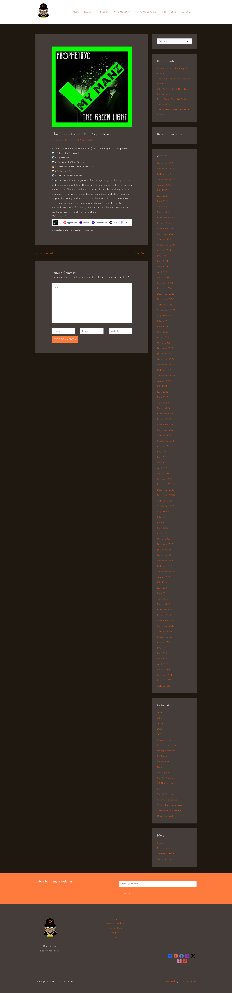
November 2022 (165, 365)
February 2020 (165, 544)
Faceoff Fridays (165, 740)
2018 (159, 713)
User (116, 937)
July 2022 (162, 386)
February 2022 (165, 414)
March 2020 (164, 539)
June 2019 (162, 588)
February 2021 (164, 479)
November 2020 (166, 495)
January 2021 (164, 484)
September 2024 (166, 245)
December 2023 (165, 294)
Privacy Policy (116, 928)
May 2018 (162, 659)
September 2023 (166, 310)
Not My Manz (164, 772)
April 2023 (163, 337)
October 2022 (164, 370)
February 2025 (165, 218)
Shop (173, 12)
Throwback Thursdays (169, 811)
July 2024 (162, 256)
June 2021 (162, 457)
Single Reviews (165, 794)
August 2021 (163, 446)
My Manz (74, 140)
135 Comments (59, 140)
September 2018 (166, 637)
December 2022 (165, 359)
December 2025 (165, 163)
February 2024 (165, 283)
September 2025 (166, 179)
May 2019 (162, 593)
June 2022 (162, 392)
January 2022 (164, 419)
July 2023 (162, 321)
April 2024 (163, 272)
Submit (104, 12)
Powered (170, 981)
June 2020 (162, 523)
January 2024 (164, 288)
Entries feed (163, 848)
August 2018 (164, 642)
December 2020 (165, 490)
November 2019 (165, 561)
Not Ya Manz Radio (145, 12)
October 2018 (164, 631)
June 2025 (162, 196)
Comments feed (165, 854)
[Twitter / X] (193, 955)
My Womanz (163, 762)
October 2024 (164, 239)
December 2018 (165, 621)
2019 (159, 718)
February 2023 (165, 348)
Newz (160, 767)
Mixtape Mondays (166, 751)
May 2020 (162, 528)
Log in (160, 843)
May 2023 (162, 332)
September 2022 (166, 375)
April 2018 (162, 664)
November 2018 (165, 626)
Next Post (141, 253)
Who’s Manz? (120, 12)
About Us (186, 12)
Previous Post (44, 253)
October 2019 (164, 566)
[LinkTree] (184, 960)
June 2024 (162, 261)
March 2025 (163, 212)
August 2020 (164, 512)
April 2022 (163, 403)
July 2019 (162, 582)
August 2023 (164, 316)
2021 (159, 729)
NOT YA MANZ (44, 20)
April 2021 (162, 468)
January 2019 (164, 615)
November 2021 (165, 430)
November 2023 (165, 299)
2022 (159, 734)
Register (116, 933)
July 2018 (162, 648)
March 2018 (163, 669)
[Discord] (170, 955)
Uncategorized (165, 816)
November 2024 (165, 234)
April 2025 (163, 207)
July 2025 (162, 190)
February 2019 (165, 610)
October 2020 (164, 501)
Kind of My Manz (166, 745)
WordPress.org (165, 859)
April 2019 (162, 599)
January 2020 (164, 550)
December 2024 (165, 228)
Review (160, 789)
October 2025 (164, 174)
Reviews (88, 12)
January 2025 (164, 223)
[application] (93, 12)
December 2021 (165, 424)
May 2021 (162, 463)
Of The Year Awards (168, 783)
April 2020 (163, 533)
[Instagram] (187, 955)
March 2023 (163, 343)
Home (76, 12)
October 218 (163, 686)
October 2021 (164, 435)
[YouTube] (175, 955)
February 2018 (165, 675)
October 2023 (164, 305)
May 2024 (162, 267)
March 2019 (163, 604)
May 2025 (162, 201)
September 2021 (166, 441)
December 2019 (165, 555)
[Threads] (179, 960)
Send (126, 893)
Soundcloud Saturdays (169, 805)
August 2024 (164, 250)
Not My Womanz (166, 778)
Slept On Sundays (167, 800)
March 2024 (163, 277)
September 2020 (166, 506)
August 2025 (164, 185)
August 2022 (164, 381)
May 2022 (162, 397)
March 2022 (163, 408)
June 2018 (162, 653)
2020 (160, 723)
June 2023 (162, 326)
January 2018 (164, 680)
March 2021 (163, 473)
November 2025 (165, 169)
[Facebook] (181, 955)
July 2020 (162, 517)
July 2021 (162, 452)
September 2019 (166, 571)
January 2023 (164, 354)
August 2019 (164, 577)
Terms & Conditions (116, 924)
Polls (163, 12)
